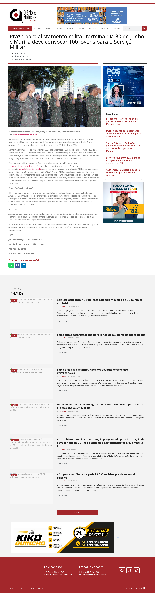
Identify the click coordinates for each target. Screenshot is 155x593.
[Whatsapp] (137, 570)
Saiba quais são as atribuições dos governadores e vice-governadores (93, 371)
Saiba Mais (63, 321)
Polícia (49, 28)
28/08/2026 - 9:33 (73, 306)
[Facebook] (122, 570)
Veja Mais (77, 512)
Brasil (81, 28)
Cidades (37, 28)
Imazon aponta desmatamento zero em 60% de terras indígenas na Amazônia (123, 133)
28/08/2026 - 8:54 (73, 338)
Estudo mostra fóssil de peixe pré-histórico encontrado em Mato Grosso (122, 121)
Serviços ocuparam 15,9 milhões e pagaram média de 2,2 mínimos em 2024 (123, 160)
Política (92, 28)
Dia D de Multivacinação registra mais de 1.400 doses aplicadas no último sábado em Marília (100, 406)
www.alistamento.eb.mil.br (25, 134)
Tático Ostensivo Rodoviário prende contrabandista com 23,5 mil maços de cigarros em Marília (123, 147)
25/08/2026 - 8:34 (73, 411)
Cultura (70, 28)
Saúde (59, 28)
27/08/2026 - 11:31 (74, 449)
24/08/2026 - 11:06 (74, 376)
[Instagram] (129, 570)
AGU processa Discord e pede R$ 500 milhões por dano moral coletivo (123, 172)
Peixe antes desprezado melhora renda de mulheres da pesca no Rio (101, 334)
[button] (11, 265)
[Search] (144, 28)
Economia (104, 28)
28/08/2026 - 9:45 (73, 481)
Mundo (117, 28)
